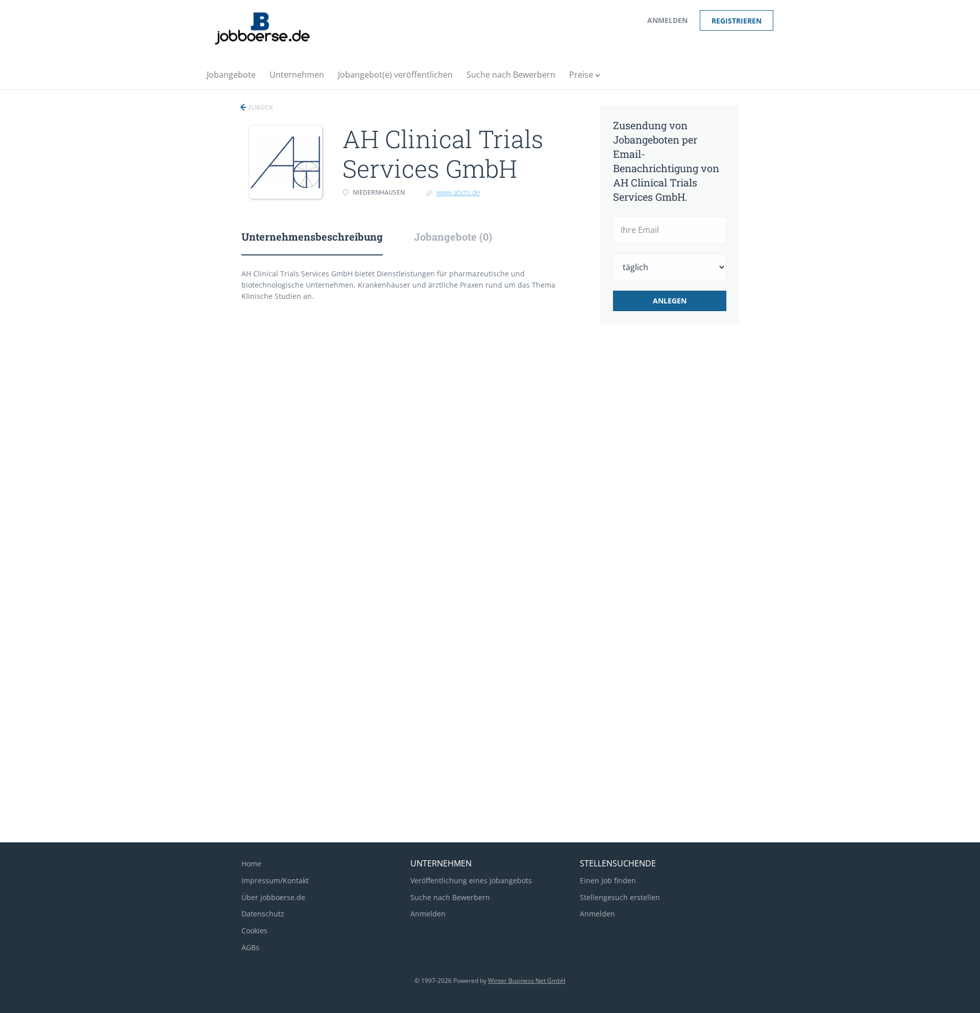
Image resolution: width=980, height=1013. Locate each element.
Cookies (254, 930)
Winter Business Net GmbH (527, 980)
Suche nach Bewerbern (450, 897)
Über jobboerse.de (273, 897)
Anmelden (667, 20)
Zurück (260, 107)
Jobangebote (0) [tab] (453, 236)
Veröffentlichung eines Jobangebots (471, 880)
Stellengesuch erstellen (620, 897)
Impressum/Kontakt (275, 880)
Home (251, 863)
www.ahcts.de (458, 192)
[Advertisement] (685, 502)
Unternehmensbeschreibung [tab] (312, 236)
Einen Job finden (608, 880)
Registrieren (737, 21)
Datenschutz (262, 913)
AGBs (250, 947)
